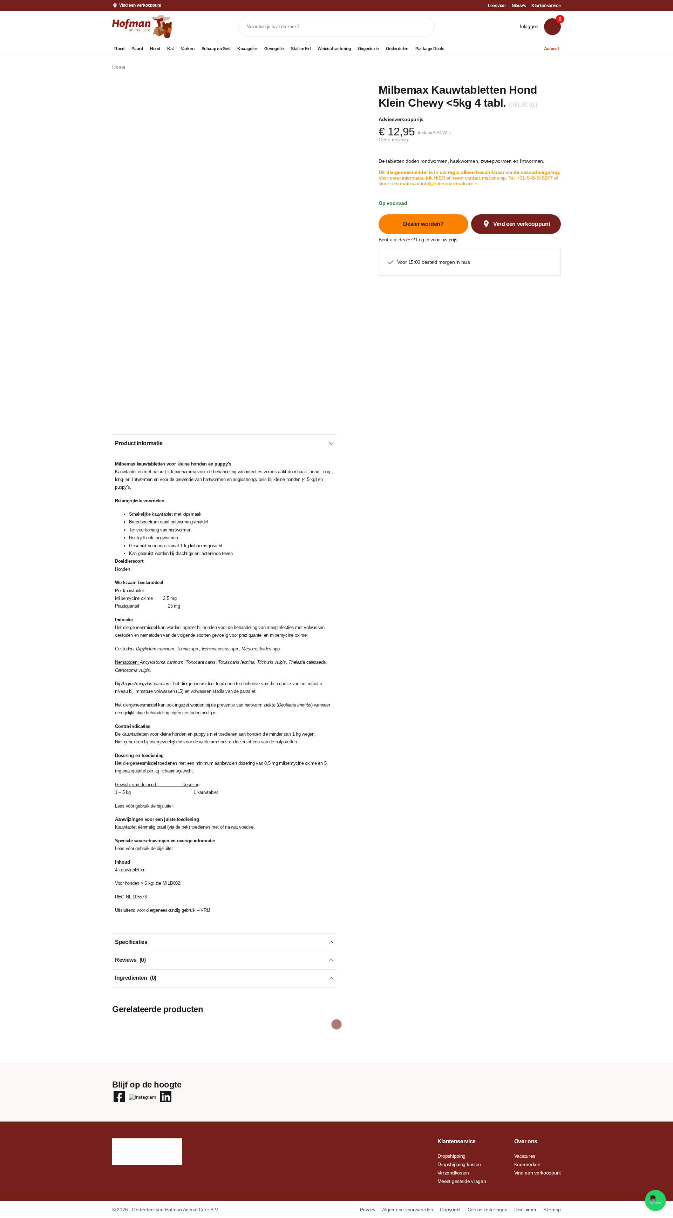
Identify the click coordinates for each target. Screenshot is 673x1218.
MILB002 (171, 883)
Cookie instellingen (488, 1209)
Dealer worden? (423, 224)
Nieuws (519, 5)
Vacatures (524, 1156)
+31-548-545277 (535, 178)
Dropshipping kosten (459, 1164)
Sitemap (552, 1209)
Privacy (368, 1209)
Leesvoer (497, 5)
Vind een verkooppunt (140, 5)
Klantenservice (546, 5)
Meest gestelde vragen (461, 1181)
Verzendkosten (453, 1173)
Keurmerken (527, 1164)
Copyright (451, 1209)
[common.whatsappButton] (655, 1200)
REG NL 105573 (131, 896)
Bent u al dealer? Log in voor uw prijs (418, 239)
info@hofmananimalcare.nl (450, 183)
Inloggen (529, 26)
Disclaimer (526, 1209)
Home (118, 67)
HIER (440, 178)
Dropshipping (451, 1156)
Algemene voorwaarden (408, 1209)
